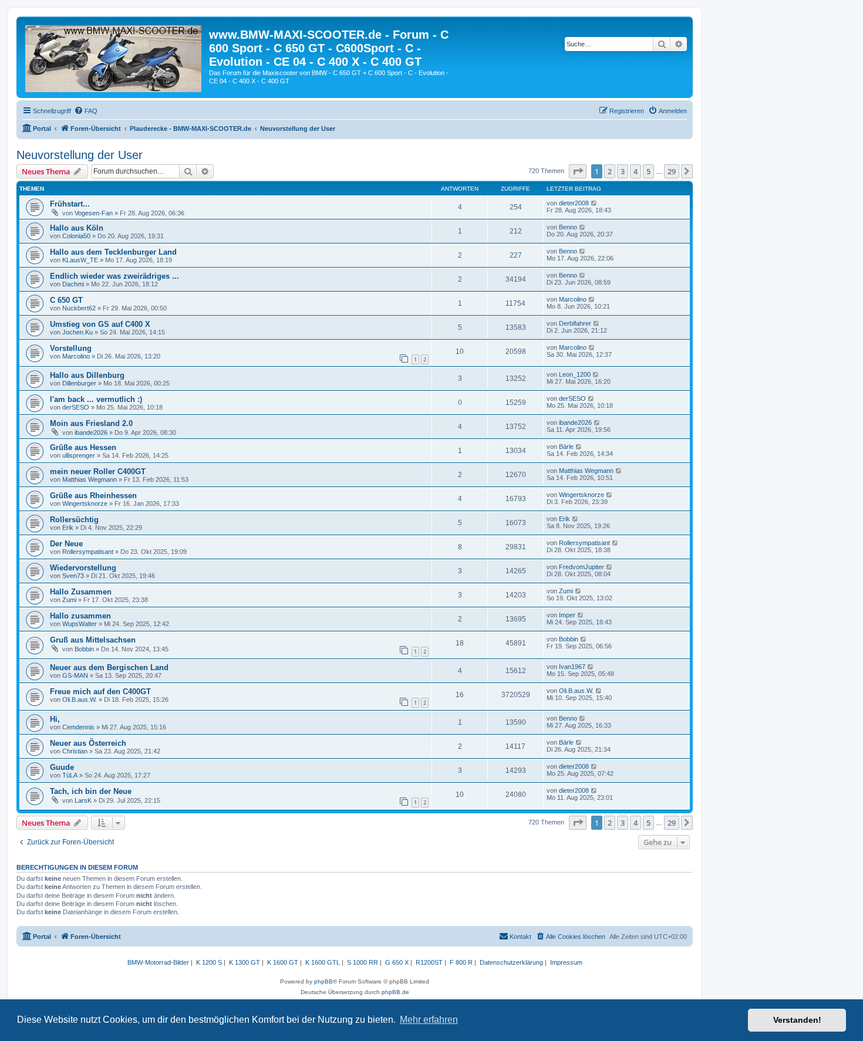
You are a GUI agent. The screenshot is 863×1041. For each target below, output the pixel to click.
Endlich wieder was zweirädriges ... (114, 276)
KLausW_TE (80, 259)
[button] (577, 171)
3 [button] (623, 171)
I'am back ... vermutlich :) (96, 399)
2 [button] (610, 171)
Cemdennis (78, 727)
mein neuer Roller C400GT (98, 471)
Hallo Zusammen (81, 591)
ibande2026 (91, 432)
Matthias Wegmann (89, 479)
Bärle (566, 446)
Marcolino (572, 299)
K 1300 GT (244, 962)
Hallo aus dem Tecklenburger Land (113, 252)
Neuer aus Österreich (88, 743)
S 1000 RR (362, 962)
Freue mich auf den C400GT (100, 691)
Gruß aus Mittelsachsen (93, 640)
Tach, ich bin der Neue (91, 791)
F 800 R (461, 962)
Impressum (566, 962)
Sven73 (73, 575)
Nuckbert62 (79, 308)
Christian (74, 751)
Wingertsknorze (84, 503)
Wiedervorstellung (83, 567)
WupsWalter (79, 623)
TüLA (69, 775)
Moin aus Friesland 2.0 (91, 423)
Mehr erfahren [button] (429, 1020)
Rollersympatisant (87, 551)
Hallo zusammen (80, 615)
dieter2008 (574, 203)
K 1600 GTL (322, 962)
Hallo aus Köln (76, 228)
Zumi (69, 599)
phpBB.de (395, 992)
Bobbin (84, 649)
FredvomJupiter (581, 566)
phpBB (323, 981)
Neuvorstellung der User (79, 154)
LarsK (83, 800)
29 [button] (672, 171)
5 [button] (648, 171)
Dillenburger (79, 383)
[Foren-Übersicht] (114, 56)
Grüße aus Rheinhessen (93, 495)
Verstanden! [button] (797, 1020)
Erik (67, 527)
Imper (567, 614)
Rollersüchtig (74, 519)
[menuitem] (85, 111)
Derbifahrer (575, 323)
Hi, (55, 719)
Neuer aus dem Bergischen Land (109, 667)
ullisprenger (78, 455)
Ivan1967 (572, 666)
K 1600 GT (282, 962)
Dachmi (73, 284)
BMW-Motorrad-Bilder (158, 962)
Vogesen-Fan (94, 213)
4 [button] (635, 171)
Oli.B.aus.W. (79, 699)
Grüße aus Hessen (83, 447)
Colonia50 (76, 235)
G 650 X (397, 962)
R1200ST (429, 962)
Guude (62, 767)
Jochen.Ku (77, 332)
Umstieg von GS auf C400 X (100, 324)
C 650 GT (66, 300)
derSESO (75, 407)
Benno (568, 227)
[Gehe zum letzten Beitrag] (594, 203)
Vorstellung (71, 348)
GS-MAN (75, 675)
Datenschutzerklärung (511, 962)
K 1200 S (209, 962)
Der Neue (66, 543)
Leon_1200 (575, 374)
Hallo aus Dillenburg (87, 375)
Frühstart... (70, 204)
